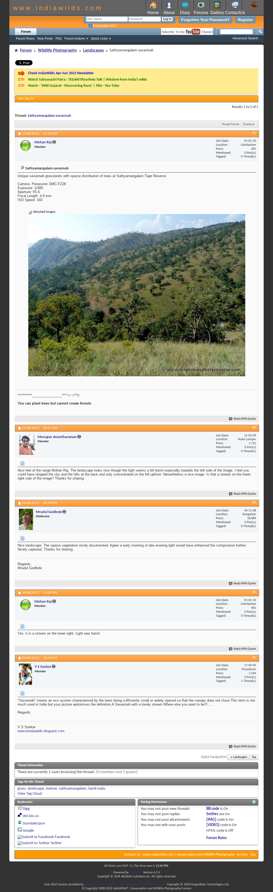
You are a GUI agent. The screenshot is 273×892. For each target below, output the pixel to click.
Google (28, 831)
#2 (254, 427)
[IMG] (211, 820)
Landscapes (93, 50)
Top (254, 757)
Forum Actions (75, 38)
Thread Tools (229, 124)
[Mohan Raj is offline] (25, 145)
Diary (185, 12)
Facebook (62, 837)
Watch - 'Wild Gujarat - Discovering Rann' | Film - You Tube (73, 86)
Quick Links (99, 38)
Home (153, 12)
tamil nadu (96, 789)
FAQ (58, 38)
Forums (201, 12)
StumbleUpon (34, 824)
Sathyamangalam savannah (49, 116)
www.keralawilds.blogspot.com (41, 731)
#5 (254, 657)
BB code (212, 809)
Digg (26, 809)
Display (247, 124)
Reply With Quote (245, 419)
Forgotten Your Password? (205, 20)
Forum (26, 32)
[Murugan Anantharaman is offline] (27, 444)
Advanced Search (245, 38)
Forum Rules (25, 38)
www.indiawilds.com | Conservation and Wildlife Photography (189, 855)
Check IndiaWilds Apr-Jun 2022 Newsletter (61, 73)
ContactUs (235, 12)
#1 (254, 133)
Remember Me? (104, 26)
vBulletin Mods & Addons (150, 884)
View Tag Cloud (30, 794)
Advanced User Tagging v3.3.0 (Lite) (107, 884)
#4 (254, 592)
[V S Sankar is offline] (25, 674)
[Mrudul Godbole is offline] (26, 519)
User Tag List (26, 98)
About (169, 12)
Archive (242, 855)
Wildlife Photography (57, 50)
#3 (254, 502)
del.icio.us (31, 816)
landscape (36, 789)
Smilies (212, 814)
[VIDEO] (212, 825)
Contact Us (132, 855)
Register (245, 20)
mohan (51, 789)
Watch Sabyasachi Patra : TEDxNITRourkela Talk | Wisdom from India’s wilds (87, 80)
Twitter (56, 843)
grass (22, 789)
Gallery (217, 12)
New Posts (45, 38)
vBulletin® (135, 872)
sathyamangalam (72, 789)
